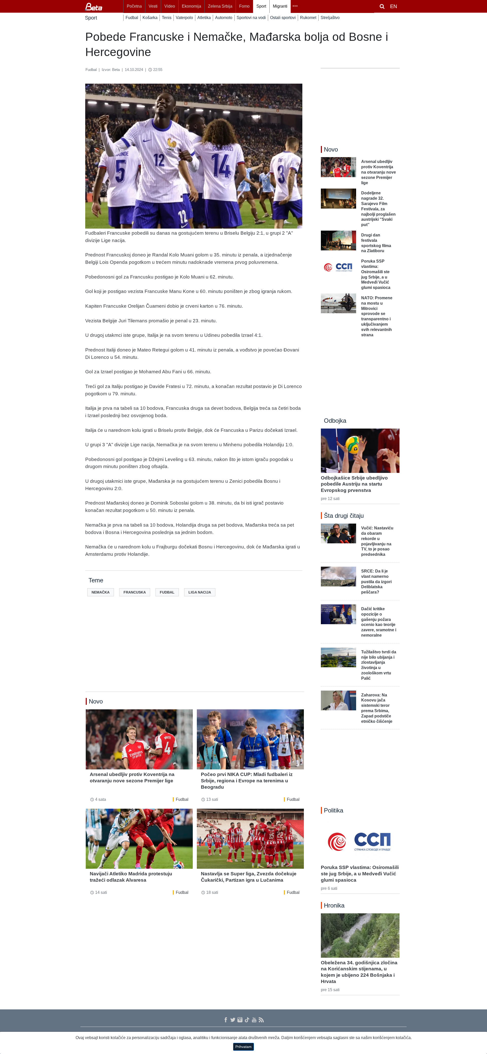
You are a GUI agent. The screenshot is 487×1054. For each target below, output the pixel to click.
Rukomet (308, 17)
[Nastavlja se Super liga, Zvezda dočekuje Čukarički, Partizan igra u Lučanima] (250, 839)
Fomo (244, 6)
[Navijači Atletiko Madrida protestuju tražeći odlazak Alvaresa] (139, 839)
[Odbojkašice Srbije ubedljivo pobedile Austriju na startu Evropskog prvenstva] (360, 451)
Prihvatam (243, 1047)
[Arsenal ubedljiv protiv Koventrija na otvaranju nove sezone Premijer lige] (139, 739)
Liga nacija (199, 592)
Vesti (153, 6)
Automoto (223, 17)
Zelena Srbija (220, 6)
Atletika (204, 17)
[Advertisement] (195, 652)
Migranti (280, 6)
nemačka (101, 592)
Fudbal (132, 17)
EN (393, 6)
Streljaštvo (330, 17)
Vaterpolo (184, 17)
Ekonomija (191, 6)
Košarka (150, 17)
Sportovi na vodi (251, 17)
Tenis (166, 17)
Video (169, 6)
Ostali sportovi (283, 17)
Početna (134, 6)
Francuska (135, 592)
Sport (261, 6)
